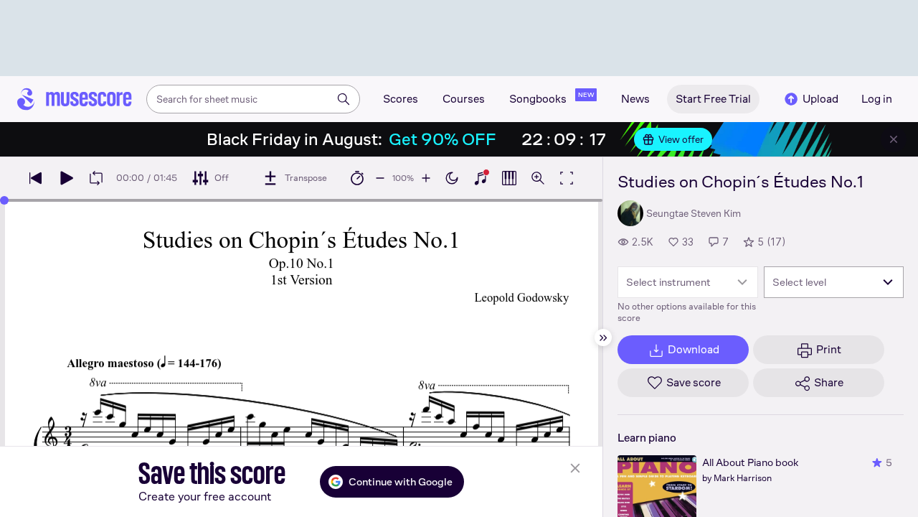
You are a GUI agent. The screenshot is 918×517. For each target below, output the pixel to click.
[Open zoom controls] (538, 178)
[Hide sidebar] (603, 337)
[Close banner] (894, 139)
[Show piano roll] (509, 178)
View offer (681, 139)
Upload (820, 99)
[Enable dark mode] (451, 178)
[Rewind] (36, 178)
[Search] (343, 99)
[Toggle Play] (66, 178)
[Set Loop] (96, 178)
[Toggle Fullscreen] (566, 178)
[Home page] (74, 99)
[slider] (4, 200)
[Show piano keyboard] (480, 178)
